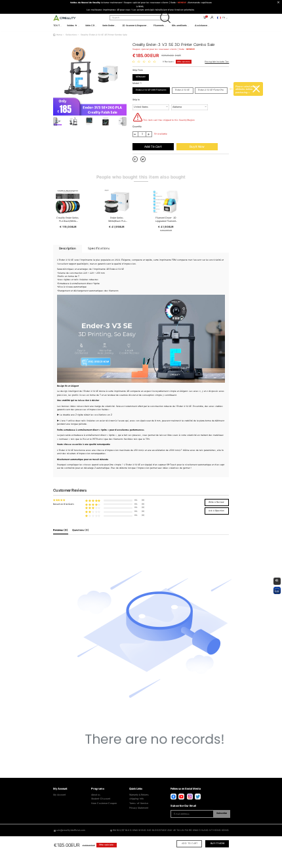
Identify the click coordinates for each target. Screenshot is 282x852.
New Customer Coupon (104, 803)
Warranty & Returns (139, 795)
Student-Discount (100, 799)
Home (59, 34)
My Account (59, 795)
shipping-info (136, 799)
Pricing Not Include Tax (217, 61)
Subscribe (221, 813)
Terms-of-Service (138, 803)
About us (95, 795)
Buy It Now (197, 146)
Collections (71, 34)
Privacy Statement (138, 808)
